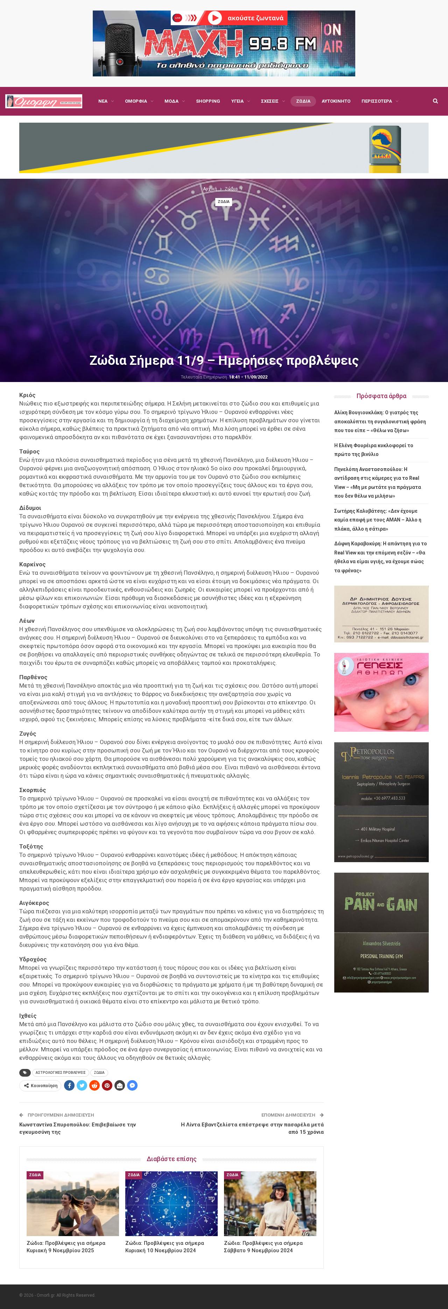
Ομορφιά (136, 101)
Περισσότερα (377, 101)
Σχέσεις (270, 101)
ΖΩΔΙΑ (99, 1073)
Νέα (102, 101)
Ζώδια (303, 101)
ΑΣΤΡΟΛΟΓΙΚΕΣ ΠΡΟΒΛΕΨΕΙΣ (61, 1073)
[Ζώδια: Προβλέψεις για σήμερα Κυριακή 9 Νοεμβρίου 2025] (73, 1203)
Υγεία (237, 101)
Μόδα (171, 101)
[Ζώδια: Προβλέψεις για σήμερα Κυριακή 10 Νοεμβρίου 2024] (171, 1203)
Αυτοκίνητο (336, 101)
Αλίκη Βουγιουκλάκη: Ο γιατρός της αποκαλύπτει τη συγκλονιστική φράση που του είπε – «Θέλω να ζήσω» (380, 421)
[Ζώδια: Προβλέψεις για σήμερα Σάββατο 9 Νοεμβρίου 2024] (270, 1203)
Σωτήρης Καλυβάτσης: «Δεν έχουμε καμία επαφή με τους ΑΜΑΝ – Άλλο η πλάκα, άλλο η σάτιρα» (377, 520)
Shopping (208, 101)
